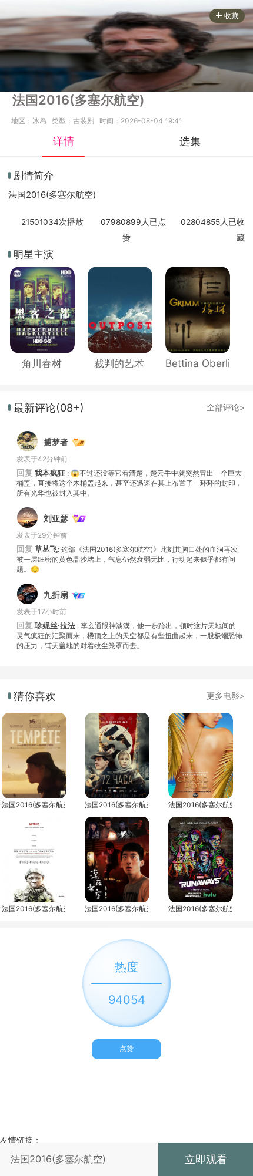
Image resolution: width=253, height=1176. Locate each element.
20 (31, 195)
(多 (52, 195)
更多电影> (226, 695)
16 (41, 195)
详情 (63, 140)
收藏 (231, 15)
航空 (84, 195)
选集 (190, 140)
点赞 (126, 1048)
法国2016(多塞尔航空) (33, 804)
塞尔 (66, 195)
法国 (17, 195)
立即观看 (206, 1159)
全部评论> (226, 407)
